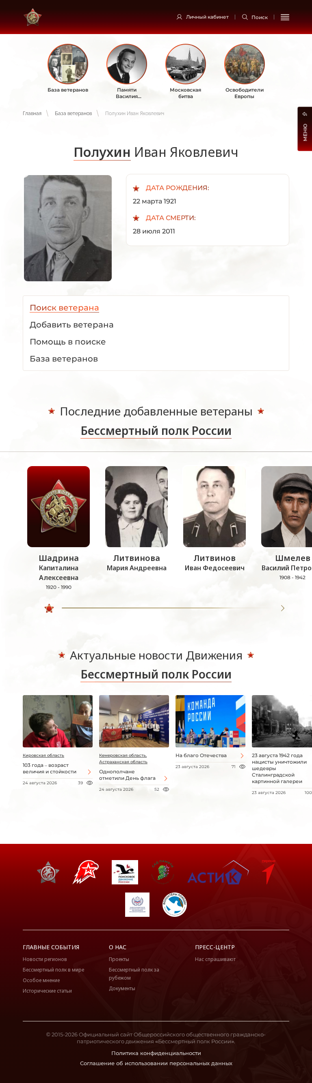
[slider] (49, 608)
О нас (117, 947)
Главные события (51, 947)
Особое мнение (41, 980)
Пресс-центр (215, 947)
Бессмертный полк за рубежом (134, 973)
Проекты (119, 959)
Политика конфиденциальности (156, 1053)
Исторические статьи (47, 990)
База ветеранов (73, 113)
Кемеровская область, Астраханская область (123, 758)
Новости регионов (45, 959)
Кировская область (43, 755)
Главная (32, 113)
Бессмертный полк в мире (53, 969)
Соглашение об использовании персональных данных (156, 1063)
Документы (122, 988)
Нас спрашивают (215, 959)
